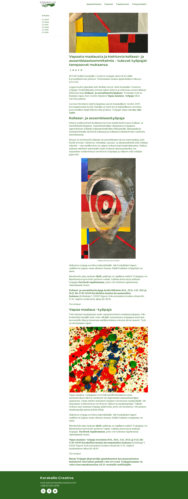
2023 (47, 20)
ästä (99, 276)
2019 (46, 30)
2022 (47, 22)
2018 (46, 32)
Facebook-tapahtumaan (91, 282)
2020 (47, 27)
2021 (46, 25)
